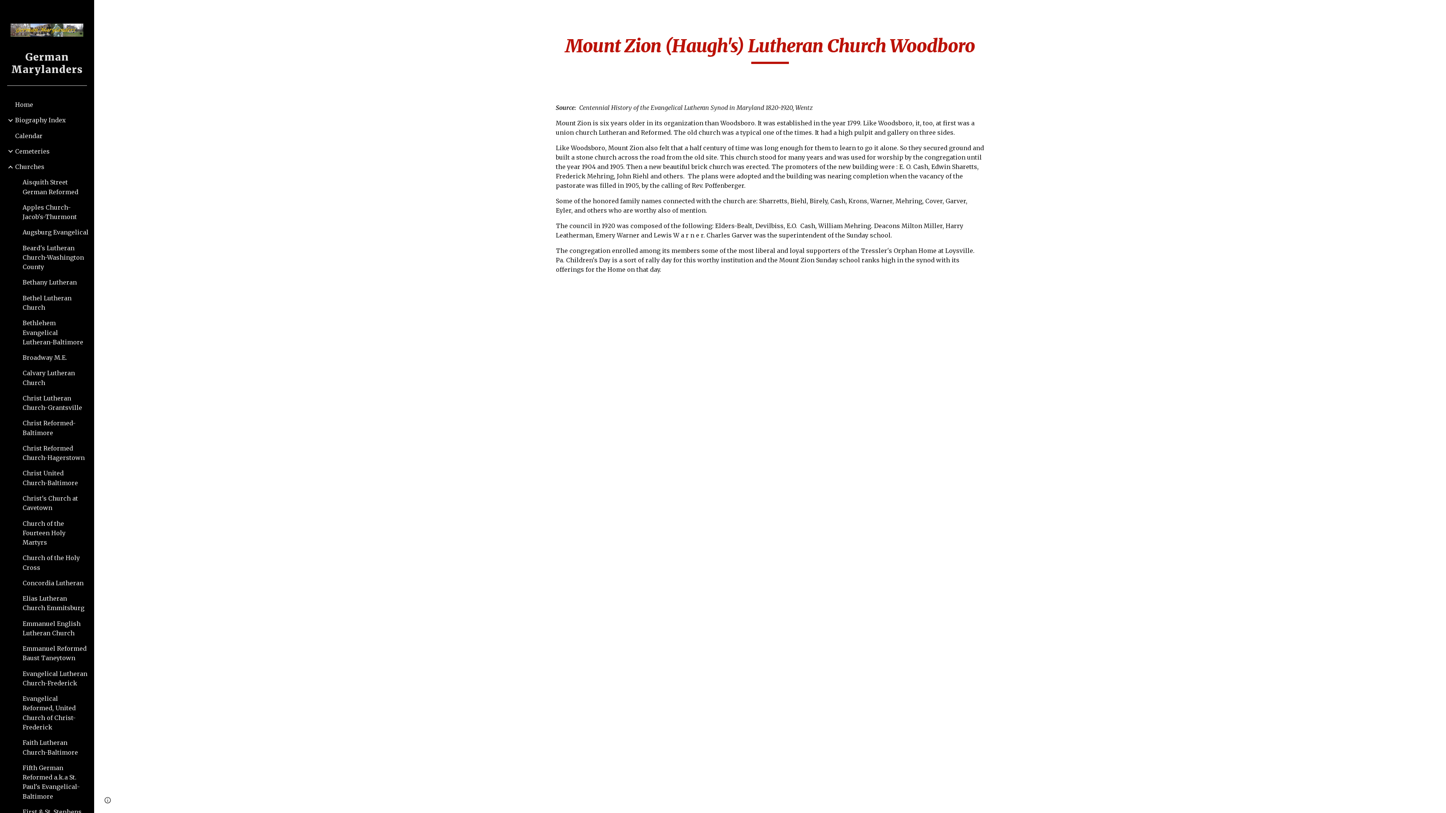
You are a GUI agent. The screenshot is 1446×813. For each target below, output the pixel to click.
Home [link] (24, 104)
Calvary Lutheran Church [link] (49, 377)
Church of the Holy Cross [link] (51, 562)
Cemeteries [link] (32, 151)
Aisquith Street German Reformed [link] (50, 186)
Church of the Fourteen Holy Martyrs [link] (44, 533)
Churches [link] (29, 167)
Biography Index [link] (40, 120)
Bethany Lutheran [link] (50, 282)
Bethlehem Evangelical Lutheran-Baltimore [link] (53, 332)
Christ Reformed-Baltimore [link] (49, 427)
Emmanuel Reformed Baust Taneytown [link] (55, 653)
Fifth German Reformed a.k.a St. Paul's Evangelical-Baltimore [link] (51, 782)
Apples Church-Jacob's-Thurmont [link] (50, 212)
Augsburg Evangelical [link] (55, 232)
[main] (770, 49)
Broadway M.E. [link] (45, 357)
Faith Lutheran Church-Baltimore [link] (50, 747)
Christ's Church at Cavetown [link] (50, 503)
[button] (1437, 11)
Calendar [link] (29, 136)
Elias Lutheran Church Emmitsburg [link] (53, 603)
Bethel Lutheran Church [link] (47, 302)
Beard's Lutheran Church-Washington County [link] (53, 257)
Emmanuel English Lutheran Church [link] (52, 628)
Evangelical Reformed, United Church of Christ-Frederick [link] (49, 713)
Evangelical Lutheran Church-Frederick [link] (55, 678)
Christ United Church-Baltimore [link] (50, 477)
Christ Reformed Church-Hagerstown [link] (54, 453)
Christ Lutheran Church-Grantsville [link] (52, 402)
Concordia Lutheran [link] (53, 583)
